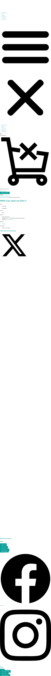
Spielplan (4, 197)
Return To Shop (3, 191)
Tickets (3, 15)
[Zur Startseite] (10, 10)
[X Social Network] (14, 255)
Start (1, 197)
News (3, 13)
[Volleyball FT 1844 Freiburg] (25, 535)
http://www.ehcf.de (9, 219)
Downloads (4, 19)
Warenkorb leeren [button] (4, 192)
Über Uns (4, 17)
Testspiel (7, 197)
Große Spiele (4, 12)
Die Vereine (4, 16)
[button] (25, 72)
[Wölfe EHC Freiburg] (25, 432)
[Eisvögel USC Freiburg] (25, 381)
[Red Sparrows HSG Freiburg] (25, 484)
